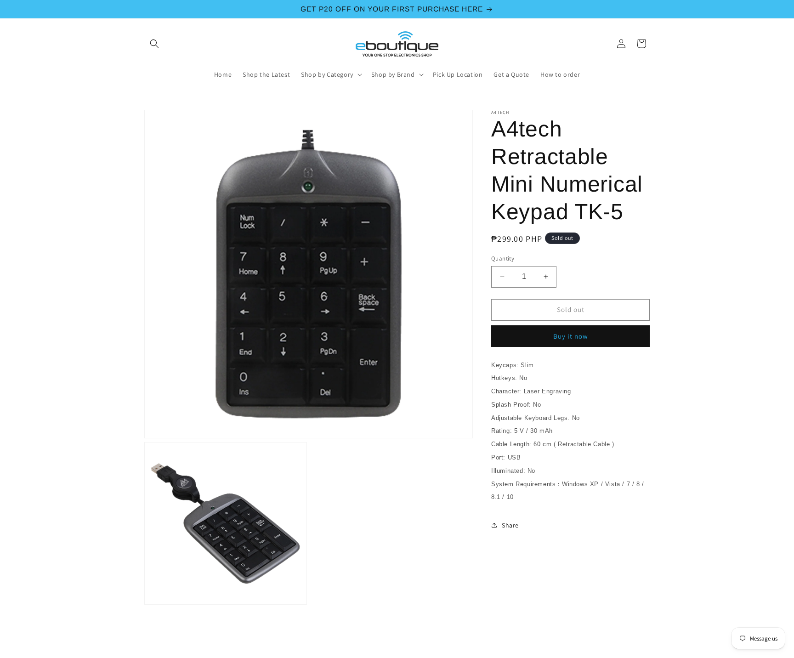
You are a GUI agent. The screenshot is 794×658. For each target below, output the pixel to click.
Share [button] (510, 525)
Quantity (502, 258)
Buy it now (570, 336)
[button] (154, 44)
